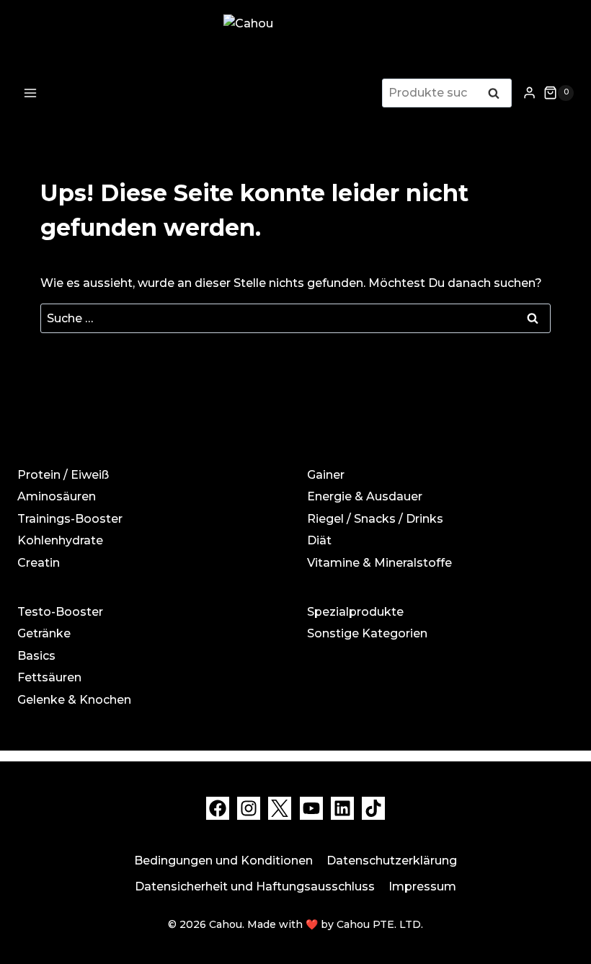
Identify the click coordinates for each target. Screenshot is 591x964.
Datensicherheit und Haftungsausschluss (255, 886)
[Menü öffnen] (30, 92)
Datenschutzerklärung (391, 860)
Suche (498, 94)
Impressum (422, 886)
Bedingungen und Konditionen (223, 860)
